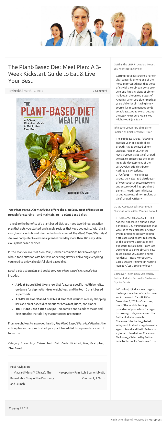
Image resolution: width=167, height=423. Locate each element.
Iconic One (117, 419)
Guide (65, 343)
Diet (57, 343)
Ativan (25, 343)
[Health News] (83, 45)
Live (85, 343)
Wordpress (155, 419)
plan (100, 343)
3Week (41, 343)
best (50, 343)
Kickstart (75, 343)
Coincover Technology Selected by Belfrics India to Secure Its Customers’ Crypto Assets (136, 278)
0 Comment (100, 90)
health (17, 90)
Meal (93, 343)
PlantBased (15, 348)
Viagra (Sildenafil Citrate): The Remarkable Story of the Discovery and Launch (32, 378)
